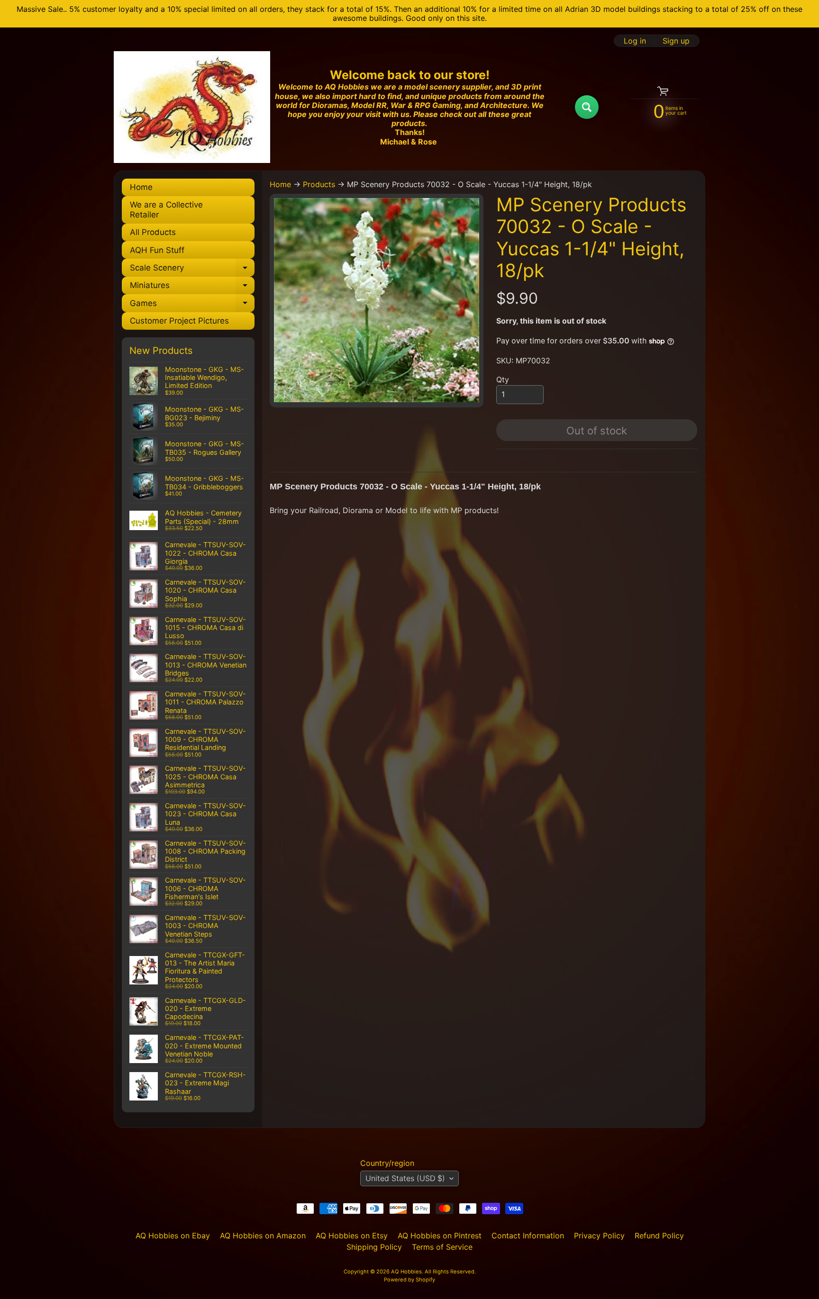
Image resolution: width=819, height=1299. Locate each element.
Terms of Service (442, 1247)
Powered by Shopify (409, 1279)
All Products (153, 232)
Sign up (676, 41)
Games (192, 305)
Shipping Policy (374, 1247)
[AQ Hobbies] (192, 106)
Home (141, 187)
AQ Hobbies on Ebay (173, 1235)
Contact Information (527, 1235)
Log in (635, 41)
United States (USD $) (405, 1178)
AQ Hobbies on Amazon (263, 1235)
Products (319, 184)
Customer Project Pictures (179, 320)
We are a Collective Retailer (166, 209)
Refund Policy (659, 1235)
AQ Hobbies (406, 1271)
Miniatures (192, 287)
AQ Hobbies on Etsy (352, 1235)
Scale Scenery (192, 269)
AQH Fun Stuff (157, 250)
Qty (502, 379)
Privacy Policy (599, 1235)
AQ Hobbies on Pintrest (440, 1235)
